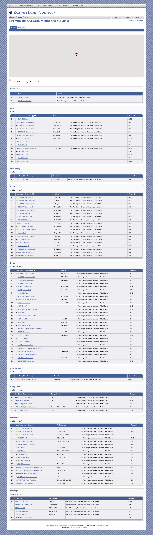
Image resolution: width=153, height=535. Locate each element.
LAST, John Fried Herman (26, 236)
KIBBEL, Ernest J (23, 223)
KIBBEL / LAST (20, 508)
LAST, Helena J (22, 454)
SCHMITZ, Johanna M (24, 341)
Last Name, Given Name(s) (25, 116)
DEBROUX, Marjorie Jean (26, 132)
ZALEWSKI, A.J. (23, 151)
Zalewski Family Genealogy (34, 12)
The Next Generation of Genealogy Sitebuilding (69, 525)
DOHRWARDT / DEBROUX (23, 504)
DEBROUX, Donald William (26, 122)
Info (137, 17)
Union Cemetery (23, 97)
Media (127, 17)
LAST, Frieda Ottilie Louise (26, 135)
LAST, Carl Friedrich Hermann (27, 229)
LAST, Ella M (22, 233)
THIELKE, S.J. (22, 141)
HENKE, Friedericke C (24, 290)
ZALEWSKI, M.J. (23, 161)
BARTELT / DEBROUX (22, 501)
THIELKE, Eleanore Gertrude (26, 249)
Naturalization (59, 376)
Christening (57, 176)
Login (26, 17)
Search (20, 17)
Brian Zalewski (73, 527)
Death (56, 194)
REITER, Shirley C (23, 246)
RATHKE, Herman (23, 335)
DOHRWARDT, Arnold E (25, 220)
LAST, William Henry (23, 179)
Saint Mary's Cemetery (25, 101)
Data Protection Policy (85, 527)
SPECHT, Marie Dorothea (25, 345)
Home (13, 17)
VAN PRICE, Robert (22, 410)
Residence (60, 425)
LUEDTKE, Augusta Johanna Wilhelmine (30, 329)
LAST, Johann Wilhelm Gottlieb (27, 316)
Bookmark (140, 20)
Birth (55, 116)
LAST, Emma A (22, 306)
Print (132, 20)
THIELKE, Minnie (23, 138)
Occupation (55, 394)
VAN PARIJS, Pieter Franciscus (27, 354)
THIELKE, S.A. (22, 145)
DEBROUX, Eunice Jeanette (26, 125)
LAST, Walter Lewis (23, 457)
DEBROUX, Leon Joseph (25, 207)
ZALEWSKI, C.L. (23, 158)
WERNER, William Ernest (25, 255)
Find (116, 17)
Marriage (52, 498)
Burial (62, 270)
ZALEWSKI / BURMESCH (23, 517)
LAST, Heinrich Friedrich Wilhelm (27, 309)
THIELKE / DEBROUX (22, 511)
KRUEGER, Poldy (23, 293)
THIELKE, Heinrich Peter (25, 351)
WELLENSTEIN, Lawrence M (27, 148)
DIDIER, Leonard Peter (25, 217)
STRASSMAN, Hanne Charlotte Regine (29, 348)
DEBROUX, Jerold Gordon (26, 129)
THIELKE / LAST (20, 514)
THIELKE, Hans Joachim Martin (27, 473)
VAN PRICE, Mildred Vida (26, 252)
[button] (76, 54)
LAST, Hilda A (22, 312)
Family (18, 498)
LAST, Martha (22, 322)
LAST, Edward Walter (24, 303)
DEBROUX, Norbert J (24, 213)
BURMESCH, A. (23, 119)
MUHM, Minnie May (24, 242)
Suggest (22, 27)
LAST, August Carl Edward (26, 226)
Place (14, 27)
